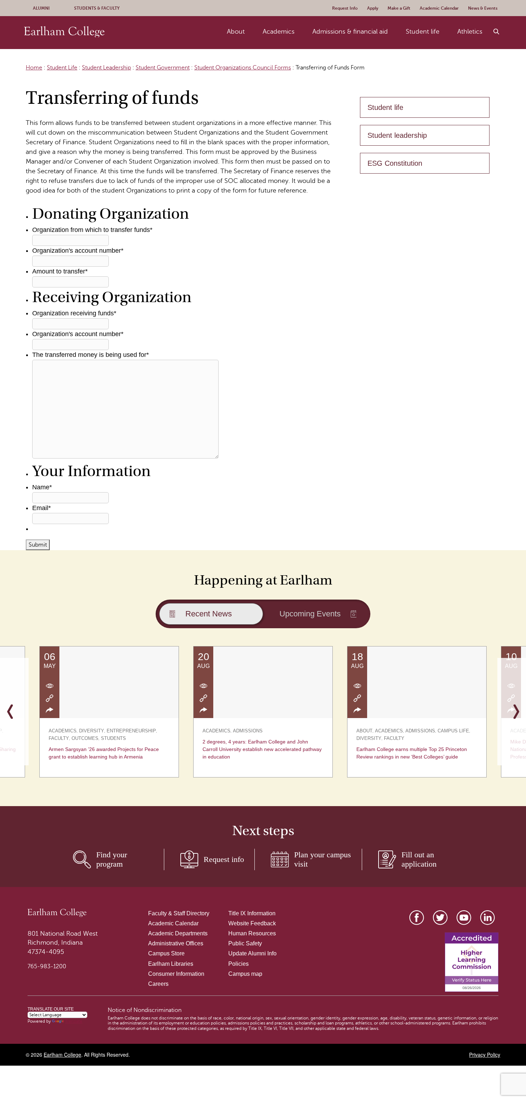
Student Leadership (106, 67)
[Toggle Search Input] (496, 31)
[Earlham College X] (440, 917)
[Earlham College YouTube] (464, 917)
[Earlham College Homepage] (64, 32)
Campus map (245, 974)
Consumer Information (176, 974)
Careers (158, 984)
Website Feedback (252, 923)
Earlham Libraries (170, 964)
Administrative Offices (175, 943)
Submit (38, 545)
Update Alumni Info (252, 953)
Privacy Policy (484, 1054)
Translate (73, 1021)
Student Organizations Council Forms (242, 67)
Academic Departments (178, 933)
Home (34, 67)
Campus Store (166, 953)
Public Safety (245, 943)
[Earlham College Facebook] (416, 917)
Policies (238, 964)
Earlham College (62, 1054)
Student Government (163, 67)
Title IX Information (252, 913)
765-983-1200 (47, 966)
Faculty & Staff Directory (178, 913)
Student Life (62, 67)
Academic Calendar (173, 923)
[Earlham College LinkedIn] (487, 917)
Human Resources (252, 933)
